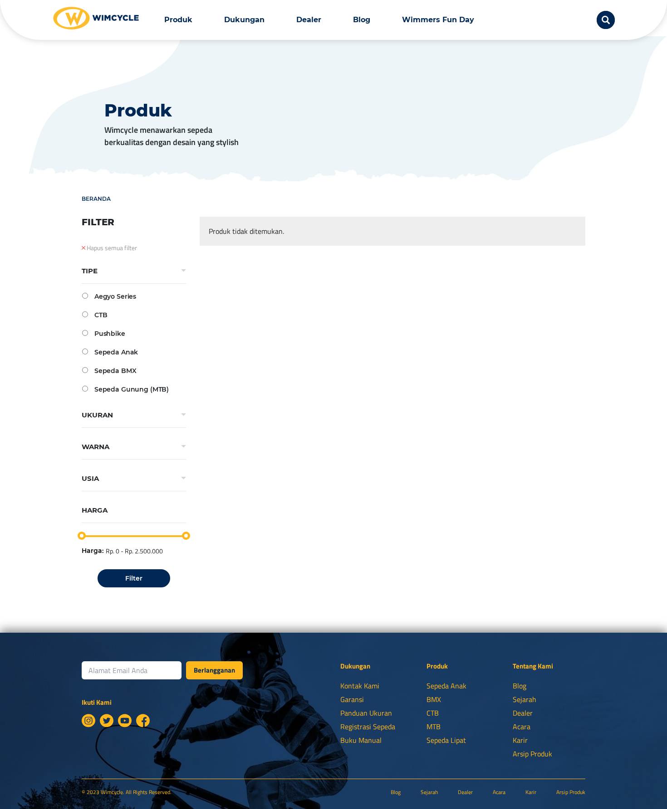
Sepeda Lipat (446, 740)
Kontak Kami (359, 685)
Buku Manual (361, 740)
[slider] (82, 536)
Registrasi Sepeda (367, 726)
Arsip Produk (532, 753)
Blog (361, 19)
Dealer (308, 19)
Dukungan (244, 19)
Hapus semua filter (111, 248)
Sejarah (524, 699)
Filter (133, 578)
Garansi (352, 699)
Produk (178, 19)
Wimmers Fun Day (438, 19)
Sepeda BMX (115, 370)
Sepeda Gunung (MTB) (131, 389)
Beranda (96, 198)
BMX (434, 699)
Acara (521, 726)
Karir (520, 740)
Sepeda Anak (116, 352)
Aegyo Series (115, 296)
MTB (434, 726)
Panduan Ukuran (366, 712)
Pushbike (109, 333)
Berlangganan (214, 670)
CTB (100, 314)
